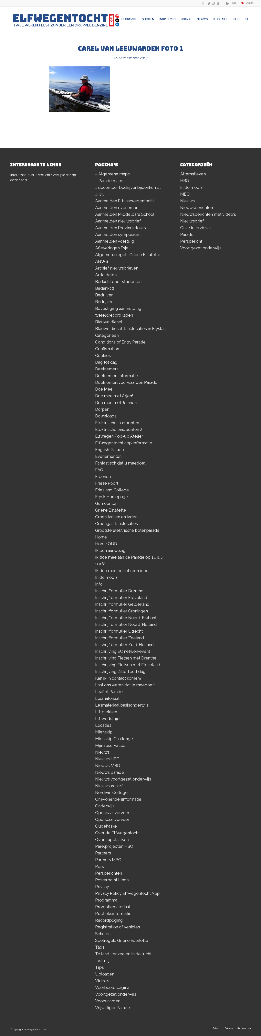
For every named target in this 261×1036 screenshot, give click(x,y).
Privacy (102, 886)
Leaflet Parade (109, 691)
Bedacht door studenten (118, 281)
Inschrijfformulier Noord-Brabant (125, 617)
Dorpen (102, 409)
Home (101, 537)
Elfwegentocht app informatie (123, 442)
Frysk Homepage (111, 496)
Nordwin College (111, 792)
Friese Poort (106, 483)
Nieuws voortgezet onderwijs (123, 779)
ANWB (101, 261)
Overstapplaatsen (112, 839)
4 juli (100, 194)
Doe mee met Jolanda (116, 402)
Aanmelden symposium (117, 234)
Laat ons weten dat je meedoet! (125, 685)
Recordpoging (109, 920)
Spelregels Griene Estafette (121, 940)
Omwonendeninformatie (118, 799)
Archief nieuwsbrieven (116, 268)
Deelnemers (106, 369)
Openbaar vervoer (112, 812)
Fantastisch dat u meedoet (120, 463)
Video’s (102, 980)
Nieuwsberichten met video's (208, 214)
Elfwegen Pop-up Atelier (119, 436)
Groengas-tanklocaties (116, 523)
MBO (185, 194)
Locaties (103, 725)
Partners (103, 853)
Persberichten (108, 873)
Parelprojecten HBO (114, 846)
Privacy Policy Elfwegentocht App (127, 893)
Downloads (105, 416)
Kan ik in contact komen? (118, 678)
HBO (184, 180)
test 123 (102, 960)
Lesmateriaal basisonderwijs (122, 705)
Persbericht (191, 241)
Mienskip (104, 732)
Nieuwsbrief (192, 221)
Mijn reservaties (110, 745)
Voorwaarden (107, 1001)
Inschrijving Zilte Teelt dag (120, 671)
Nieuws (102, 752)
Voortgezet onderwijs (115, 994)
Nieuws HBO (107, 758)
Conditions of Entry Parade (120, 342)
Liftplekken (106, 711)
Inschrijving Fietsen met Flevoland (127, 664)
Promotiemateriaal (112, 906)
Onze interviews (195, 227)
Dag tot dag (106, 362)
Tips (99, 967)
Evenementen (108, 456)
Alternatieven (193, 174)
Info (99, 584)
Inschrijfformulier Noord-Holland (126, 624)
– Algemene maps (112, 174)
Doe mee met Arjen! (114, 395)
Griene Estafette (110, 510)
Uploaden (104, 974)
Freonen (103, 476)
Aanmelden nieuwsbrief (118, 221)
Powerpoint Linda (112, 879)
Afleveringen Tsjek (113, 248)
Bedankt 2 (104, 288)
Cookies (103, 355)
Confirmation (107, 348)
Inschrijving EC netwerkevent (122, 651)
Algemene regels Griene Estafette (127, 254)
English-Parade (109, 449)
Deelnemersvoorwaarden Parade (126, 382)
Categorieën (107, 335)
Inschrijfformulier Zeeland (119, 637)
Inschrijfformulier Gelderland (122, 604)
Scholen (103, 933)
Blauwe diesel (108, 321)
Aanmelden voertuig (114, 241)
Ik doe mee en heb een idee (121, 570)
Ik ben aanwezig (110, 550)
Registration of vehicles (117, 927)
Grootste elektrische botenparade (127, 530)
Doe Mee (104, 389)
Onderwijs (104, 806)
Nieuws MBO (107, 765)
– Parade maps (109, 180)
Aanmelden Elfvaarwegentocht (124, 200)
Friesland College (112, 490)
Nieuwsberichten (196, 207)
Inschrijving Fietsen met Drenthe (125, 658)
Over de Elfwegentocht (117, 832)
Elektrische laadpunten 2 (118, 429)
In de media (106, 577)
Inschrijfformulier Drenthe (119, 590)
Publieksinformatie (113, 913)
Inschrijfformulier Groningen (121, 611)
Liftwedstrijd (107, 718)
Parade (187, 234)
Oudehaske (106, 826)
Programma (106, 900)
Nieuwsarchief (109, 785)
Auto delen (106, 274)
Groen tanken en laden (116, 516)
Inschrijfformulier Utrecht (119, 631)
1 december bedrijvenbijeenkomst (128, 187)
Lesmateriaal (107, 698)
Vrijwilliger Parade (112, 1007)
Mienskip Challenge (114, 738)
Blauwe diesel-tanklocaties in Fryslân (130, 328)
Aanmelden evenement (117, 207)
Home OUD (106, 543)
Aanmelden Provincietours (120, 227)
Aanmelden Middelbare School (124, 214)
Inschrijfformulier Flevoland (121, 597)
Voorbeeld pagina (112, 987)
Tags (99, 947)
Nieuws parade (109, 772)
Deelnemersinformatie (116, 375)
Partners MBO (108, 859)
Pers (99, 866)
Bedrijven (104, 295)
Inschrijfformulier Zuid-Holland (124, 644)
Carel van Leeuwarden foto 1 (130, 48)
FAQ (99, 469)
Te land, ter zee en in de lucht (123, 953)
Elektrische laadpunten (117, 422)
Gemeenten (106, 503)
